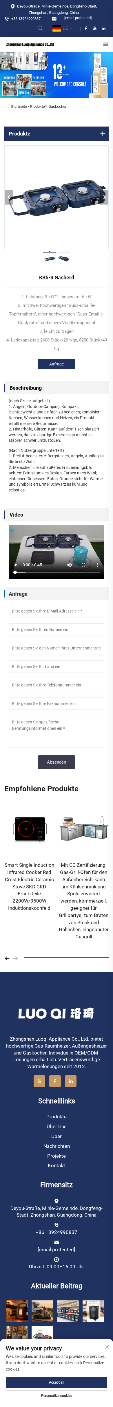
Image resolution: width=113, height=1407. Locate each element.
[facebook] (86, 28)
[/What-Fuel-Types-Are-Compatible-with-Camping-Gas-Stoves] (42, 1336)
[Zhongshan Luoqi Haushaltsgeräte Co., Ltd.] (30, 44)
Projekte (56, 1156)
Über (56, 1136)
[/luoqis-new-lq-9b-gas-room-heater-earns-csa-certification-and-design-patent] (17, 1311)
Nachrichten (56, 1146)
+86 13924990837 (25, 18)
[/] (56, 1013)
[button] (7, 958)
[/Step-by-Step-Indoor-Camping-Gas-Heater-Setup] (17, 1336)
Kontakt (56, 1165)
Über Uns (57, 1126)
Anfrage (56, 364)
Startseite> (20, 106)
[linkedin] (103, 28)
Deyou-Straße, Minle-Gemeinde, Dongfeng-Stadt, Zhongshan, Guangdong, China (56, 9)
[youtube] (94, 28)
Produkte (37, 106)
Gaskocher (57, 106)
